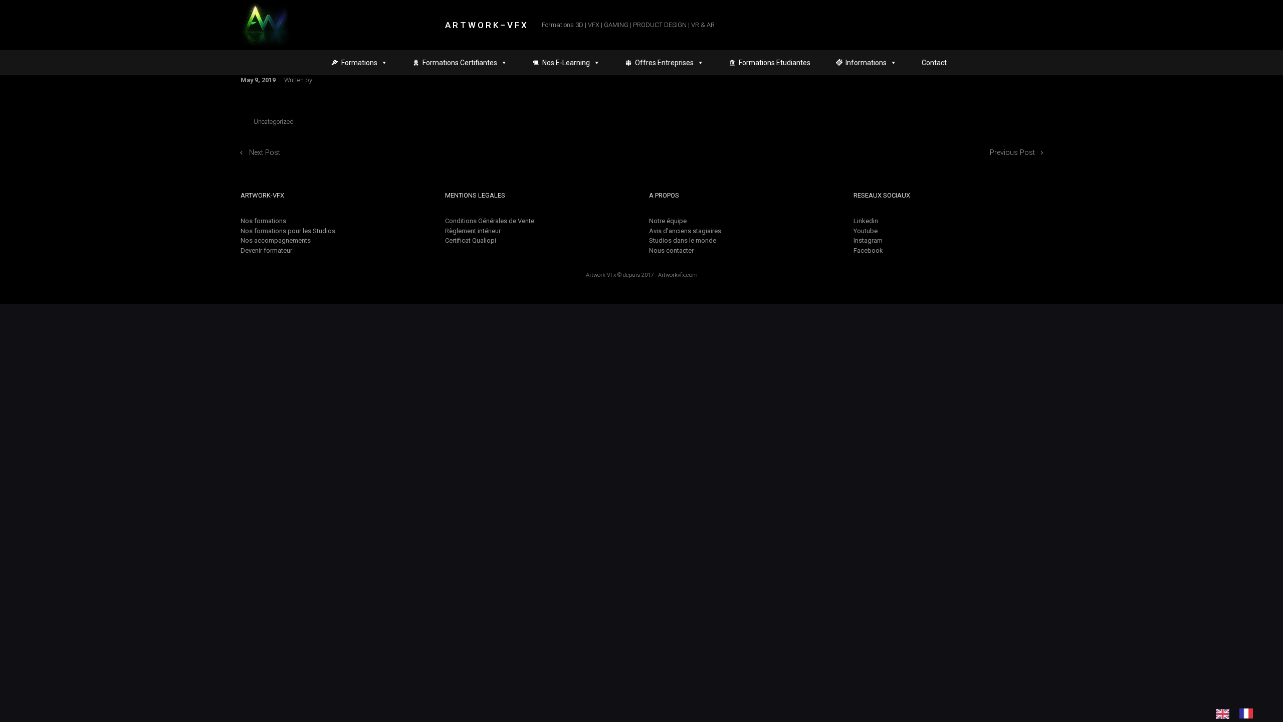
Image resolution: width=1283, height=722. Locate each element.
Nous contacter (671, 250)
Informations (866, 63)
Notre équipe (668, 221)
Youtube (865, 231)
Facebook (868, 250)
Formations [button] (359, 63)
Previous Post (1012, 152)
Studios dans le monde (682, 240)
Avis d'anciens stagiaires (685, 231)
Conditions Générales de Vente (489, 221)
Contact (934, 63)
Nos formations (263, 221)
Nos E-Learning (566, 63)
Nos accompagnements (276, 240)
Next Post (264, 152)
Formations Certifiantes (459, 63)
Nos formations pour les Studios (288, 231)
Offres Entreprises (664, 63)
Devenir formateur (266, 250)
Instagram (868, 240)
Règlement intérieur (473, 231)
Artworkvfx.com (678, 275)
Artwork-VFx (601, 275)
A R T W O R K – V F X (486, 25)
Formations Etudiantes (774, 63)
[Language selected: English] (1239, 713)
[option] (1248, 713)
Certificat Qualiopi (470, 240)
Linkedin (865, 221)
